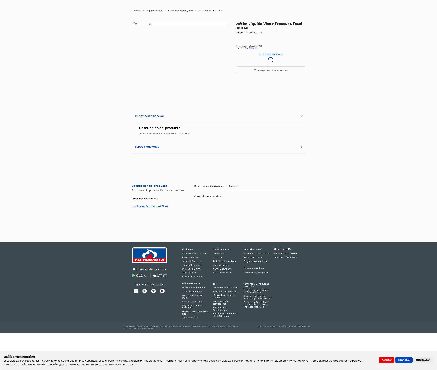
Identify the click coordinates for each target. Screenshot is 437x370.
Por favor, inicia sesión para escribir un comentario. (159, 206)
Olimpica (253, 48)
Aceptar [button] (387, 359)
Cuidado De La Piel (212, 11)
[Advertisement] (218, 169)
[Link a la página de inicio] (137, 11)
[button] (270, 70)
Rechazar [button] (404, 359)
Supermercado (154, 11)
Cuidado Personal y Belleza (182, 11)
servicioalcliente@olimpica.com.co (138, 328)
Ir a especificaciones (270, 54)
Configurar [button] (423, 359)
